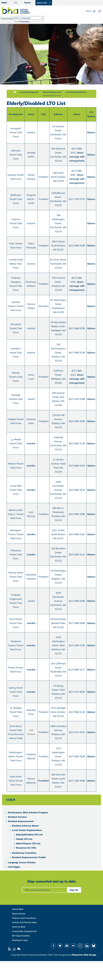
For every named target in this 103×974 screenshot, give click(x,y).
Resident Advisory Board (25, 825)
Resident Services (17, 817)
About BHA (17, 909)
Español (27, 3)
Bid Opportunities (21, 935)
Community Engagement (28, 92)
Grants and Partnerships (24, 922)
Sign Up (74, 890)
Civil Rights (14, 866)
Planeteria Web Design (84, 954)
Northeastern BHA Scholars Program (28, 812)
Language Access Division (22, 862)
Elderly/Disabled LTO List (52, 96)
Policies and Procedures (24, 918)
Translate (25, 21)
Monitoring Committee (24, 852)
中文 (15, 3)
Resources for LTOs (26, 847)
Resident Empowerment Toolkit (29, 857)
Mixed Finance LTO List (28, 843)
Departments (18, 913)
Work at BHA (18, 926)
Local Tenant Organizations (76, 92)
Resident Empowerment (52, 92)
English (4, 3)
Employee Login (20, 940)
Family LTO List (24, 839)
